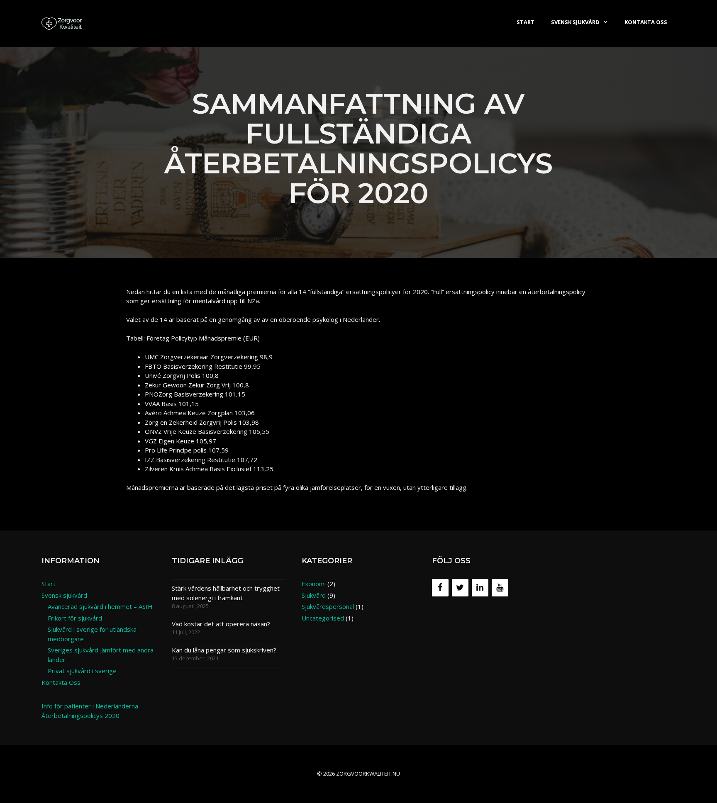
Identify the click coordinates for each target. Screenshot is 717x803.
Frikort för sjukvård (75, 618)
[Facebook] (440, 587)
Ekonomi (314, 583)
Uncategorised (323, 618)
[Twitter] (460, 587)
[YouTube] (500, 587)
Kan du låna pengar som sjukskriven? (224, 650)
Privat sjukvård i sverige (82, 671)
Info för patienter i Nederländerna (89, 706)
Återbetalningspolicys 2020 (80, 715)
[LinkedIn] (480, 587)
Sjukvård (314, 595)
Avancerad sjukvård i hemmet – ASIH (100, 606)
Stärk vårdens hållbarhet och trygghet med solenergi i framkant (226, 593)
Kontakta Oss (645, 22)
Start (525, 22)
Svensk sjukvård (575, 22)
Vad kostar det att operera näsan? (221, 624)
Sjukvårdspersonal (328, 606)
